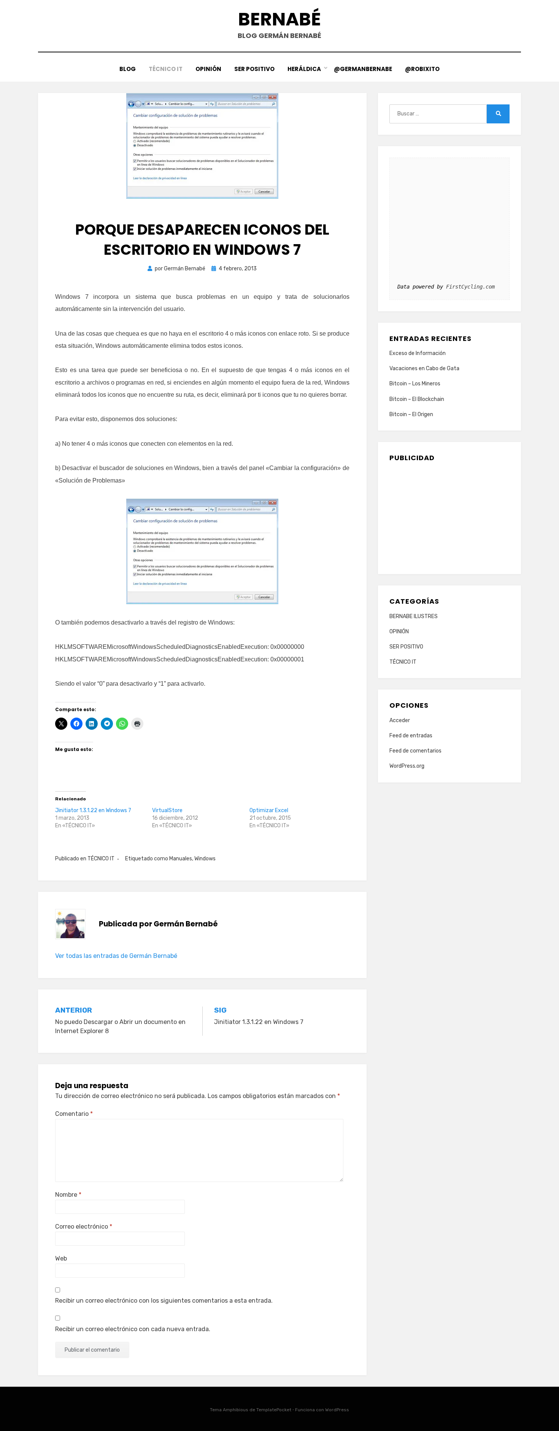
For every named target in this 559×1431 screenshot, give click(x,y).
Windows (205, 858)
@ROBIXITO (422, 69)
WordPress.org (406, 766)
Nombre (68, 1194)
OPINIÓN (208, 69)
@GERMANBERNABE (363, 69)
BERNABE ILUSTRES (413, 616)
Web (61, 1258)
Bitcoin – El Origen (411, 414)
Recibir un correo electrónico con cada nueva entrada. (132, 1329)
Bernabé (279, 19)
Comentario (74, 1113)
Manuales (180, 858)
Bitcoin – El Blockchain (416, 399)
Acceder (399, 720)
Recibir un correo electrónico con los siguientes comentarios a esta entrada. (164, 1300)
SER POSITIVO (254, 69)
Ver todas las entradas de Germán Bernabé (116, 955)
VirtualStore (167, 810)
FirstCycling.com (470, 287)
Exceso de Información (417, 353)
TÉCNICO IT (166, 69)
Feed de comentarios (415, 751)
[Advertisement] (449, 515)
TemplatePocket (273, 1409)
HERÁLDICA (304, 69)
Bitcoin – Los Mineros (414, 383)
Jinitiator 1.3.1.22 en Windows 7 (93, 810)
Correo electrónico (83, 1226)
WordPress (337, 1409)
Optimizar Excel (268, 810)
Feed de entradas (410, 735)
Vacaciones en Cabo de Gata (424, 368)
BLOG (127, 69)
